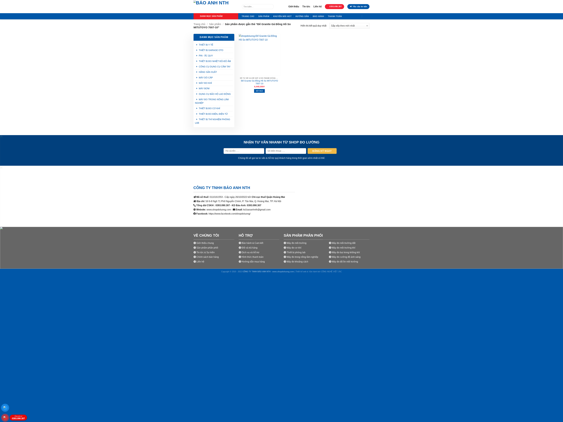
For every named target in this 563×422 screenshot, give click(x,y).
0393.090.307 (18, 418)
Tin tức (306, 6)
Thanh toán (335, 16)
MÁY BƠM (204, 88)
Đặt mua (259, 91)
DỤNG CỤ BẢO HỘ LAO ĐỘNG (215, 94)
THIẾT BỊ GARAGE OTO (211, 50)
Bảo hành (318, 16)
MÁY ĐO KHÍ (205, 83)
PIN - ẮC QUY (206, 55)
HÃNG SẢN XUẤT (208, 72)
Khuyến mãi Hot (282, 16)
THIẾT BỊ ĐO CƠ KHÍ (209, 108)
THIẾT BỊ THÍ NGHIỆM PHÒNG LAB (212, 121)
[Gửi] (271, 6)
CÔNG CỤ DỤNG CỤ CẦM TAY (214, 66)
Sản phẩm (263, 16)
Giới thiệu (293, 6)
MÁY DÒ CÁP (206, 77)
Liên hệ (317, 6)
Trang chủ (248, 16)
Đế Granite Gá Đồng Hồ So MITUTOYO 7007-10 (259, 82)
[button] (216, 16)
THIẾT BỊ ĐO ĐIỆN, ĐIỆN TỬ (213, 114)
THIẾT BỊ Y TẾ (206, 45)
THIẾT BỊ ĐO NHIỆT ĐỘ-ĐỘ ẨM (215, 61)
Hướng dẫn (302, 16)
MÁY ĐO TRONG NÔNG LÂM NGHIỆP (212, 101)
